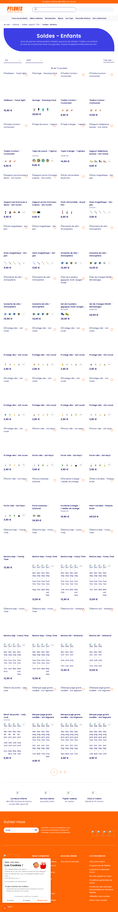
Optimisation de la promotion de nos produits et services (25, 889)
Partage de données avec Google (17, 891)
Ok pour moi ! (42, 900)
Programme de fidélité (100, 865)
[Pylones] (15, 9)
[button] (5, 908)
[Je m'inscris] (36, 830)
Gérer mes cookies (98, 900)
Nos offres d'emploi (70, 861)
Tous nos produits (19, 18)
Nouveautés (50, 18)
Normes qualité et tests (100, 876)
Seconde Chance (83, 18)
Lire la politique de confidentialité (16, 881)
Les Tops (69, 18)
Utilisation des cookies (99, 896)
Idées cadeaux (36, 18)
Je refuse (10, 900)
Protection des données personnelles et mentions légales (101, 889)
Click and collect (97, 861)
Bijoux (60, 18)
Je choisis (26, 900)
